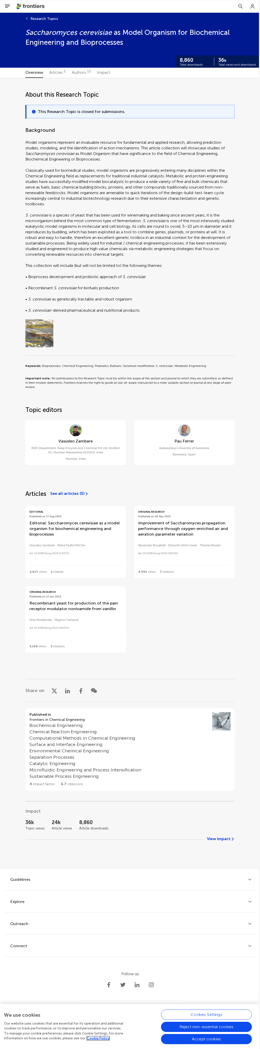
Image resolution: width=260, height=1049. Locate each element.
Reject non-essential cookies (206, 1026)
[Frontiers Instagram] (151, 985)
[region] (130, 1026)
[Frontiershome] (31, 6)
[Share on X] (54, 690)
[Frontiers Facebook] (109, 985)
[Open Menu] (7, 6)
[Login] (253, 6)
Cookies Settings (206, 1014)
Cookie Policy (98, 1038)
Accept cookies (206, 1039)
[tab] (34, 73)
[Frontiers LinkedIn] (137, 985)
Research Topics (44, 19)
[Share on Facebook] (81, 690)
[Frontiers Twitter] (123, 985)
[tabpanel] (130, 473)
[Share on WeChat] (94, 690)
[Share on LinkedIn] (67, 690)
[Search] (240, 6)
